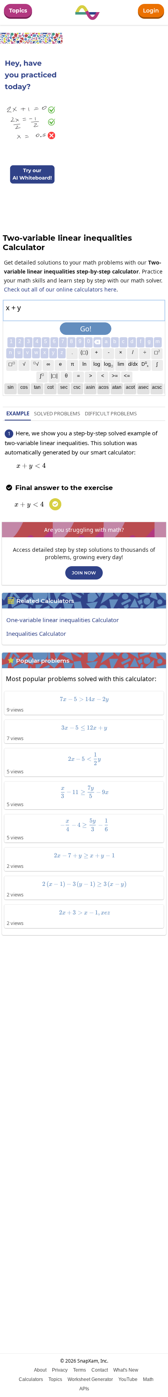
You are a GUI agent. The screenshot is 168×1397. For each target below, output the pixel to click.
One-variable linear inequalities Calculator (62, 620)
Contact (99, 1370)
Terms (79, 1370)
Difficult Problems (111, 413)
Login (151, 10)
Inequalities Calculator (36, 633)
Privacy (60, 1370)
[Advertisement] (84, 1029)
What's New (125, 1370)
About (40, 1370)
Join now (84, 573)
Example (17, 413)
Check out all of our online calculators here (60, 289)
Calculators (31, 1379)
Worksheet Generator (90, 1379)
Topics (18, 10)
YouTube (128, 1379)
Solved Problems (57, 413)
